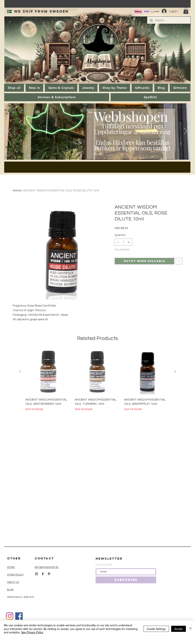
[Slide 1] (95, 154)
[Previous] (9, 131)
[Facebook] (19, 616)
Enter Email (103, 564)
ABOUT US (13, 582)
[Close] (190, 628)
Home (17, 190)
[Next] (185, 131)
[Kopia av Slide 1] (100, 153)
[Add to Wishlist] (179, 261)
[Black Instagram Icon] (36, 574)
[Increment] (129, 242)
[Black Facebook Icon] (43, 574)
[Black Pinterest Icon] (49, 574)
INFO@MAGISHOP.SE (46, 567)
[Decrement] (117, 242)
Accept (178, 629)
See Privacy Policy (32, 632)
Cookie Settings (156, 629)
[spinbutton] (123, 242)
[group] (97, 380)
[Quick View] (48, 371)
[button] (186, 10)
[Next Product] (175, 371)
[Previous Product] (20, 371)
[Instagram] (9, 616)
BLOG (10, 589)
